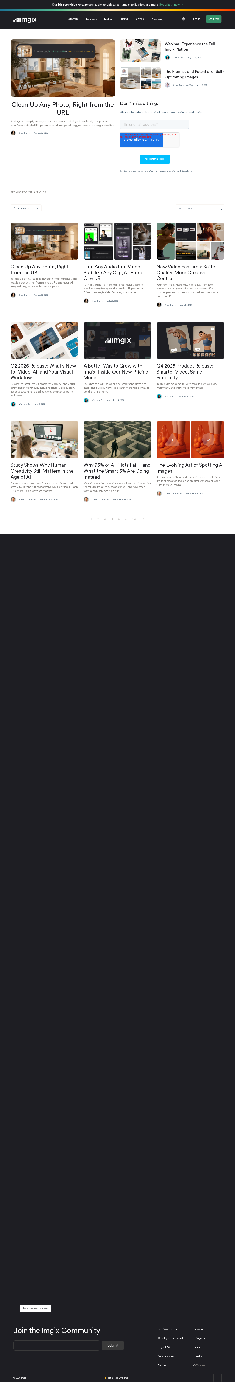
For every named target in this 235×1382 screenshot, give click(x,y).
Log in (196, 18)
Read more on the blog (35, 1308)
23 (134, 518)
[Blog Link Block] (44, 262)
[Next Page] (142, 518)
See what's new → (171, 4)
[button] (91, 19)
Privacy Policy (186, 171)
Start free (213, 18)
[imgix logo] (25, 19)
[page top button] (217, 1378)
